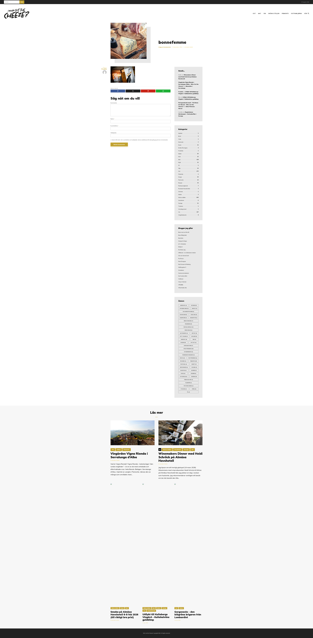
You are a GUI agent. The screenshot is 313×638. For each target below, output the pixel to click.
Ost (254, 13)
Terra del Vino (188, 379)
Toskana (180, 206)
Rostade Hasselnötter (184, 188)
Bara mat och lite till (183, 232)
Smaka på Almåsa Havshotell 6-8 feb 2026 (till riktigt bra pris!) (124, 614)
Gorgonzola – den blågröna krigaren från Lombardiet (187, 614)
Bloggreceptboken (188, 311)
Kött (179, 156)
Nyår (179, 162)
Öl (178, 165)
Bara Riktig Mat (182, 235)
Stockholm (181, 200)
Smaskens (181, 270)
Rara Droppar (182, 261)
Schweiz (180, 191)
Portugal (183, 364)
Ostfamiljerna (296, 13)
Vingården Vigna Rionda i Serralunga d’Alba (129, 455)
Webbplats (113, 133)
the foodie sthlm (182, 276)
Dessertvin (193, 317)
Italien (180, 153)
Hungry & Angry (182, 241)
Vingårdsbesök (182, 215)
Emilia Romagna (188, 320)
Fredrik (180, 91)
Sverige (180, 203)
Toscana (184, 388)
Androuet (183, 305)
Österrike (180, 174)
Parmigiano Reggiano (188, 354)
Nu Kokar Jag (181, 249)
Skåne (180, 194)
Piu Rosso (181, 258)
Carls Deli (194, 314)
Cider (179, 139)
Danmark (180, 142)
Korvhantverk (188, 345)
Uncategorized (182, 209)
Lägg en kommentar (164, 47)
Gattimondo (184, 333)
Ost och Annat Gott (183, 255)
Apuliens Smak (184, 308)
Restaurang (184, 367)
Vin (265, 13)
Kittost (193, 342)
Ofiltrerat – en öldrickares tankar (187, 252)
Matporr (180, 247)
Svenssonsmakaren (183, 273)
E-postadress (115, 126)
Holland (194, 336)
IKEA (194, 339)
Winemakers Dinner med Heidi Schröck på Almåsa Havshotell (187, 77)
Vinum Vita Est (182, 282)
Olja (179, 168)
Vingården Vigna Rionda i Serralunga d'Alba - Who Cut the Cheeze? (188, 84)
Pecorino (183, 361)
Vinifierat (180, 279)
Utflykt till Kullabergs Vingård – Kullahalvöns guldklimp (155, 617)
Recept (180, 183)
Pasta (182, 358)
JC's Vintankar (182, 244)
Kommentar (114, 103)
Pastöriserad (192, 358)
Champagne (183, 317)
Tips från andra (188, 385)
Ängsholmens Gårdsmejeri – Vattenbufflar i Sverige (187, 114)
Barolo (194, 308)
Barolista (180, 238)
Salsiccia (183, 370)
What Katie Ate (182, 287)
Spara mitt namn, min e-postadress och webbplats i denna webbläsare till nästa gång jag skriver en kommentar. (140, 140)
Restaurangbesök (183, 186)
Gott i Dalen (184, 336)
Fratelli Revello (188, 327)
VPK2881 (180, 285)
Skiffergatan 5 (182, 267)
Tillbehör (188, 382)
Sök (22, 2)
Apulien (180, 133)
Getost (194, 333)
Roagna (194, 367)
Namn (113, 119)
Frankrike (180, 151)
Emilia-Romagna (182, 148)
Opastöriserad (188, 348)
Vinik (194, 388)
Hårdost (184, 339)
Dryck (179, 145)
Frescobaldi (188, 330)
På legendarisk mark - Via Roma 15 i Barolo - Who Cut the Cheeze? (188, 104)
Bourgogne (183, 314)
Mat (259, 13)
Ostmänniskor (188, 351)
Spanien (193, 373)
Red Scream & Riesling (184, 264)
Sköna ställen (273, 13)
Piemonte (285, 13)
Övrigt (180, 177)
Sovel (183, 373)
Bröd (179, 136)
